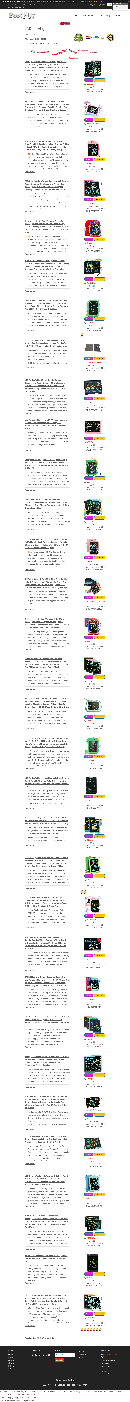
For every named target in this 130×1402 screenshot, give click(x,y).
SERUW (89, 442)
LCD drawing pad (121, 7)
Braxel (88, 641)
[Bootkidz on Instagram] (43, 1355)
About (117, 15)
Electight (89, 84)
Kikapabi (89, 561)
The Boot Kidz (87, 15)
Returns (80, 1357)
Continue (95, 1)
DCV (88, 959)
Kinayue (89, 402)
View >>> (88, 80)
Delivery (11, 1366)
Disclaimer (81, 1351)
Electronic (84, 50)
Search (10, 1354)
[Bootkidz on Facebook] (36, 1355)
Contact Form (107, 1357)
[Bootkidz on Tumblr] (46, 1355)
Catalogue (11, 1369)
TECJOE (89, 203)
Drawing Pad (59, 52)
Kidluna (89, 243)
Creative (93, 52)
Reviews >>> (99, 80)
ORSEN (89, 322)
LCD (32, 51)
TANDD (89, 800)
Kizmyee (89, 481)
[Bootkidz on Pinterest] (39, 1355)
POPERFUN (91, 282)
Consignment (82, 1354)
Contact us (12, 1357)
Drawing (73, 51)
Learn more (102, 1)
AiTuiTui (89, 879)
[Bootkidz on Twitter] (33, 1355)
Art (79, 50)
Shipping (11, 1363)
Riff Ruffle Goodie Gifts (95, 601)
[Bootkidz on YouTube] (49, 1355)
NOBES (89, 163)
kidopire (89, 840)
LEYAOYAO (90, 521)
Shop (108, 15)
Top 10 (100, 15)
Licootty (89, 1039)
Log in (92, 4)
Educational (73, 58)
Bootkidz (71, 1380)
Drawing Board (43, 52)
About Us (11, 1360)
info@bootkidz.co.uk (110, 1354)
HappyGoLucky (92, 123)
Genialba (89, 720)
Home (76, 15)
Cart (103, 4)
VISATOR (90, 760)
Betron (89, 1277)
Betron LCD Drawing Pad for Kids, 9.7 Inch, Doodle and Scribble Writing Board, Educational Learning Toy (46, 1258)
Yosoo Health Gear (93, 362)
